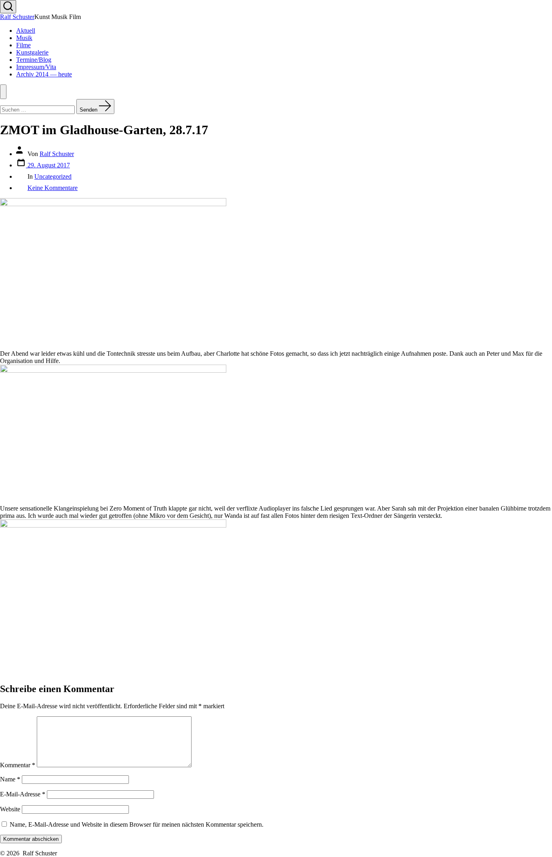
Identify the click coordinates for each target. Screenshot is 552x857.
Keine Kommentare (52, 187)
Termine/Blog (33, 59)
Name (10, 779)
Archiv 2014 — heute (44, 74)
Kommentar (17, 765)
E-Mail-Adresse (22, 794)
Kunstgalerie (32, 52)
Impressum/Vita (36, 66)
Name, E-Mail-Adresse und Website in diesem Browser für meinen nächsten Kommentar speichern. (136, 824)
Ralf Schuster (57, 153)
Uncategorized (53, 176)
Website (10, 809)
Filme (23, 45)
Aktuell (25, 30)
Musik (24, 37)
